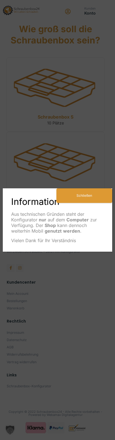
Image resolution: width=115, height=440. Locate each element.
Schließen (84, 195)
